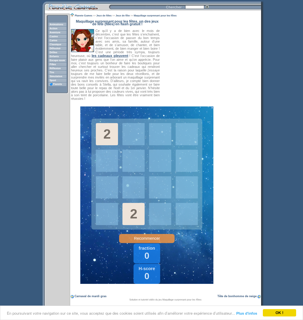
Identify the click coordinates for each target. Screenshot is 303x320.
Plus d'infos (246, 313)
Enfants (54, 56)
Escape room (57, 60)
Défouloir (55, 48)
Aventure (55, 32)
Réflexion (55, 68)
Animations (56, 24)
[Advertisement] (210, 51)
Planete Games (77, 5)
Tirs (52, 72)
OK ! (279, 313)
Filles (53, 64)
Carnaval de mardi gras (90, 296)
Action (53, 28)
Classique (55, 44)
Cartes (53, 40)
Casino (54, 36)
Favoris (57, 84)
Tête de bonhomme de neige (237, 296)
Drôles (53, 52)
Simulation (56, 76)
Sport (53, 80)
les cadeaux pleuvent (110, 56)
